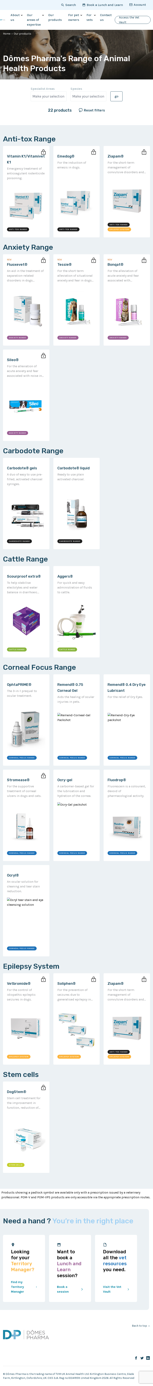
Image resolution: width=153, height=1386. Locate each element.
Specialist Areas (43, 89)
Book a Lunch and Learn (105, 5)
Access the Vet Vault (129, 20)
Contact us (106, 17)
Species (76, 89)
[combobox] (48, 96)
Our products (55, 17)
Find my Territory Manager (17, 1286)
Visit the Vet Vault (112, 1289)
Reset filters (94, 110)
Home (6, 33)
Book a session (63, 1289)
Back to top (139, 1325)
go (116, 96)
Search (70, 5)
